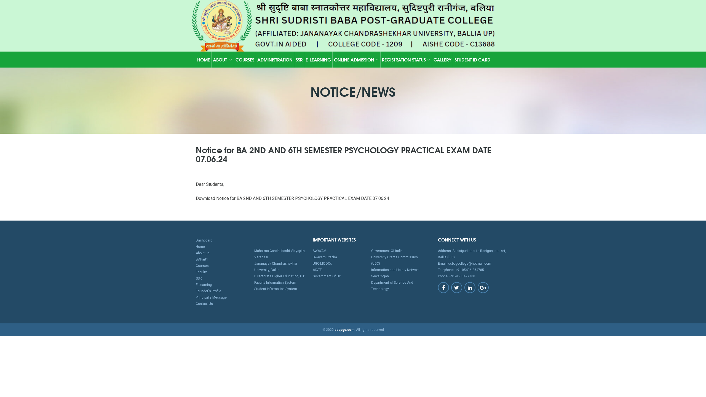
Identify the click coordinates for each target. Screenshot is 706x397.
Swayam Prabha (325, 257)
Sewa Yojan (380, 276)
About (220, 59)
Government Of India (387, 251)
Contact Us (204, 304)
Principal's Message (211, 297)
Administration (275, 59)
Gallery (442, 59)
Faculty (201, 272)
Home (203, 59)
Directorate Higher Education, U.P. (279, 276)
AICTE (317, 270)
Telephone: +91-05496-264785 (461, 270)
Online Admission (354, 59)
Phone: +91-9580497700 (456, 276)
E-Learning (318, 59)
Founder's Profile (208, 291)
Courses (245, 59)
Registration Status (404, 59)
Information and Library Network (395, 270)
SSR (299, 59)
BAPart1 (202, 259)
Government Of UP (327, 276)
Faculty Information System (275, 283)
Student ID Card (472, 59)
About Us (203, 253)
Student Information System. (276, 289)
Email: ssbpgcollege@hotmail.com (464, 263)
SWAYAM (319, 251)
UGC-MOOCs (322, 263)
